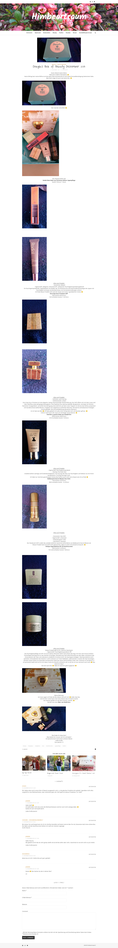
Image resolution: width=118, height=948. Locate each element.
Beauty (55, 33)
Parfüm (64, 746)
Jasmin (25, 749)
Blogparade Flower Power (55, 773)
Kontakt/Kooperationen (85, 33)
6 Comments (64, 70)
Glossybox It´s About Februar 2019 (83, 773)
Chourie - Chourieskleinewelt (32, 820)
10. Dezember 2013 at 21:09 (29, 788)
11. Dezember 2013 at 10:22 (29, 822)
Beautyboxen (62, 64)
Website (24, 904)
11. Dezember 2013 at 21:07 (29, 855)
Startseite (29, 33)
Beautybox (30, 746)
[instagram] (92, 1)
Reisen (75, 33)
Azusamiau (26, 854)
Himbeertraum (59, 17)
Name (24, 890)
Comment (25, 911)
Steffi (24, 786)
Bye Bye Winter (27, 773)
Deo (43, 746)
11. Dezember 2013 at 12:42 (32, 838)
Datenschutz (46, 33)
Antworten (92, 786)
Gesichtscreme (49, 746)
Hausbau (68, 33)
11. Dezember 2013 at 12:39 (32, 802)
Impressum (38, 33)
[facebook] (90, 1)
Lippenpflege (58, 746)
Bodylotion (37, 746)
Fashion (61, 33)
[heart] (94, 1)
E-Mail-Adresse (27, 897)
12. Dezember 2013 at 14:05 (32, 868)
